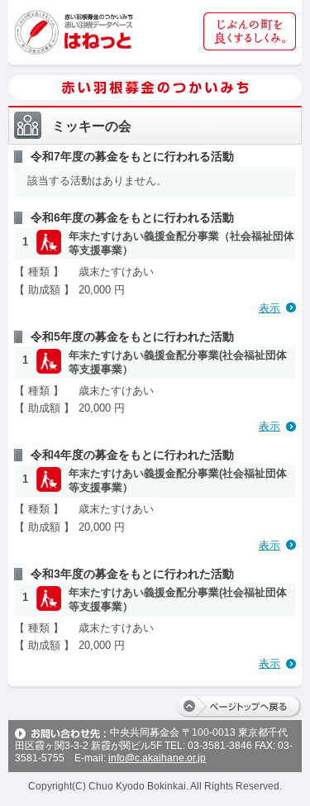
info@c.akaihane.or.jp (157, 758)
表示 (269, 308)
